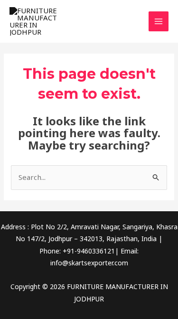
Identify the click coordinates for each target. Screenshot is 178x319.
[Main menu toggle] (159, 21)
